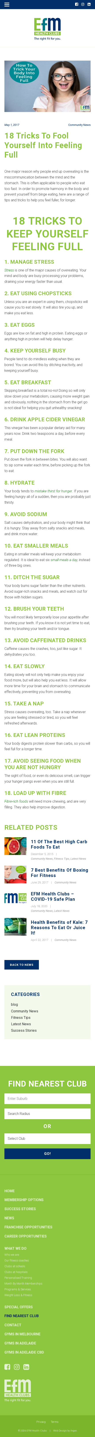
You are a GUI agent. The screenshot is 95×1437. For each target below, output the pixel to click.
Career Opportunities (25, 1236)
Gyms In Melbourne (22, 1334)
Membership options (24, 1200)
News (9, 1218)
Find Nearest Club (21, 1316)
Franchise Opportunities (28, 1227)
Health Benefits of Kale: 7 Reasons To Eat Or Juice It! (59, 928)
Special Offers (18, 1307)
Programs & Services (17, 1289)
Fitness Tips (61, 858)
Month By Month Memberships (23, 1283)
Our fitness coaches (16, 1260)
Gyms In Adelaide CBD (24, 1352)
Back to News (21, 964)
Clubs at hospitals (16, 1272)
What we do (15, 1248)
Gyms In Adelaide (20, 1343)
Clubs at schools (14, 1266)
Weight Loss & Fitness (18, 1295)
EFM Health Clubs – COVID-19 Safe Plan (53, 896)
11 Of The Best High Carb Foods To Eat (59, 844)
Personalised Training (18, 1277)
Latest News (78, 858)
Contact (12, 1325)
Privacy (41, 1421)
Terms (55, 1421)
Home (9, 1191)
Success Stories (24, 1030)
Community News (79, 125)
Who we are (11, 1254)
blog (14, 1004)
